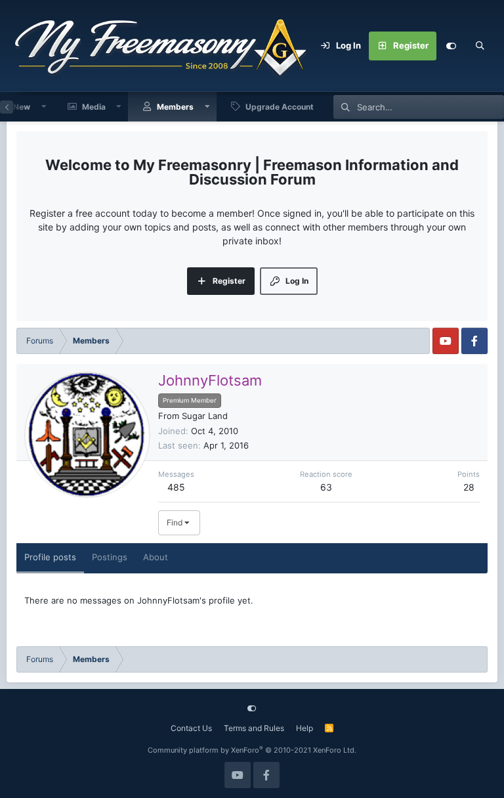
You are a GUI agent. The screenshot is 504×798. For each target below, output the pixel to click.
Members (175, 107)
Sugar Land (205, 415)
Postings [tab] (109, 557)
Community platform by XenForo (252, 750)
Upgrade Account (279, 107)
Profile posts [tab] (50, 557)
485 (176, 487)
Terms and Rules (254, 728)
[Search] (479, 46)
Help (304, 728)
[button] (44, 107)
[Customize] (450, 46)
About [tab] (155, 557)
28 (468, 487)
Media (94, 107)
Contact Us (191, 728)
